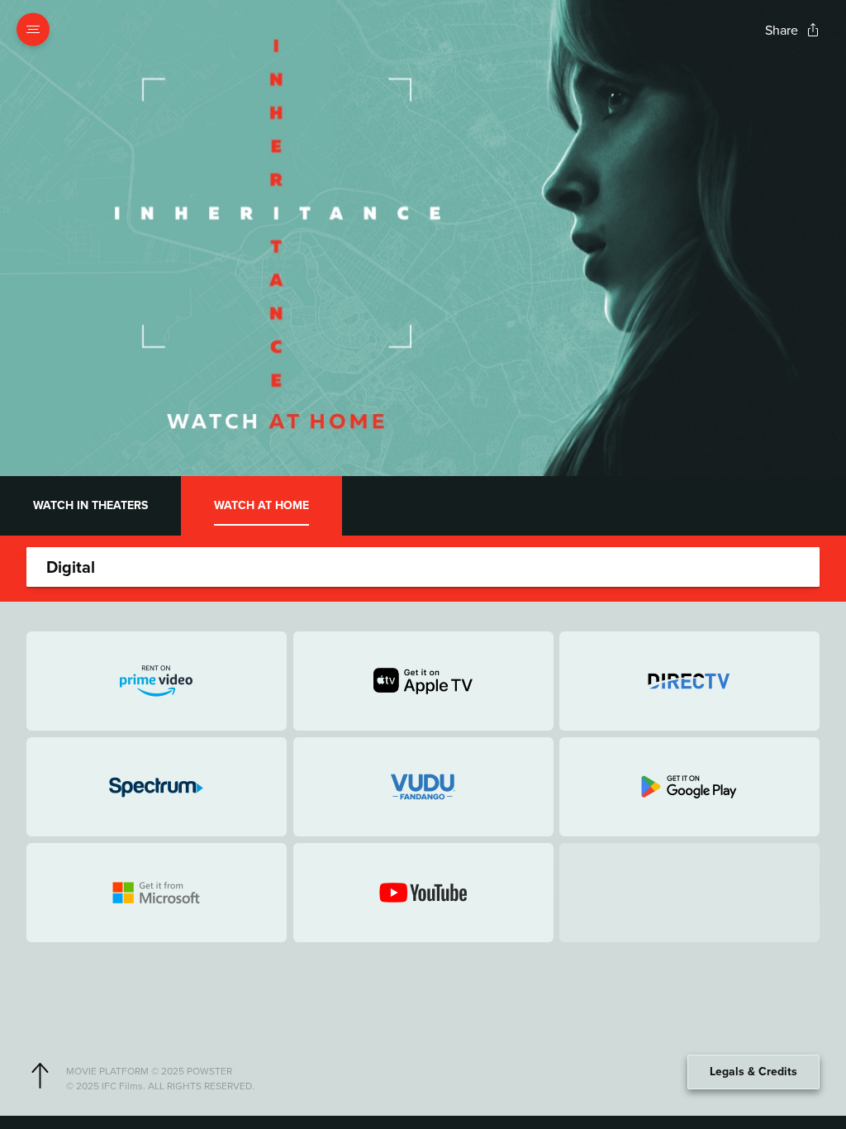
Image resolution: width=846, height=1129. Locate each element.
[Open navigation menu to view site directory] (38, 29)
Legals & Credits (753, 1071)
